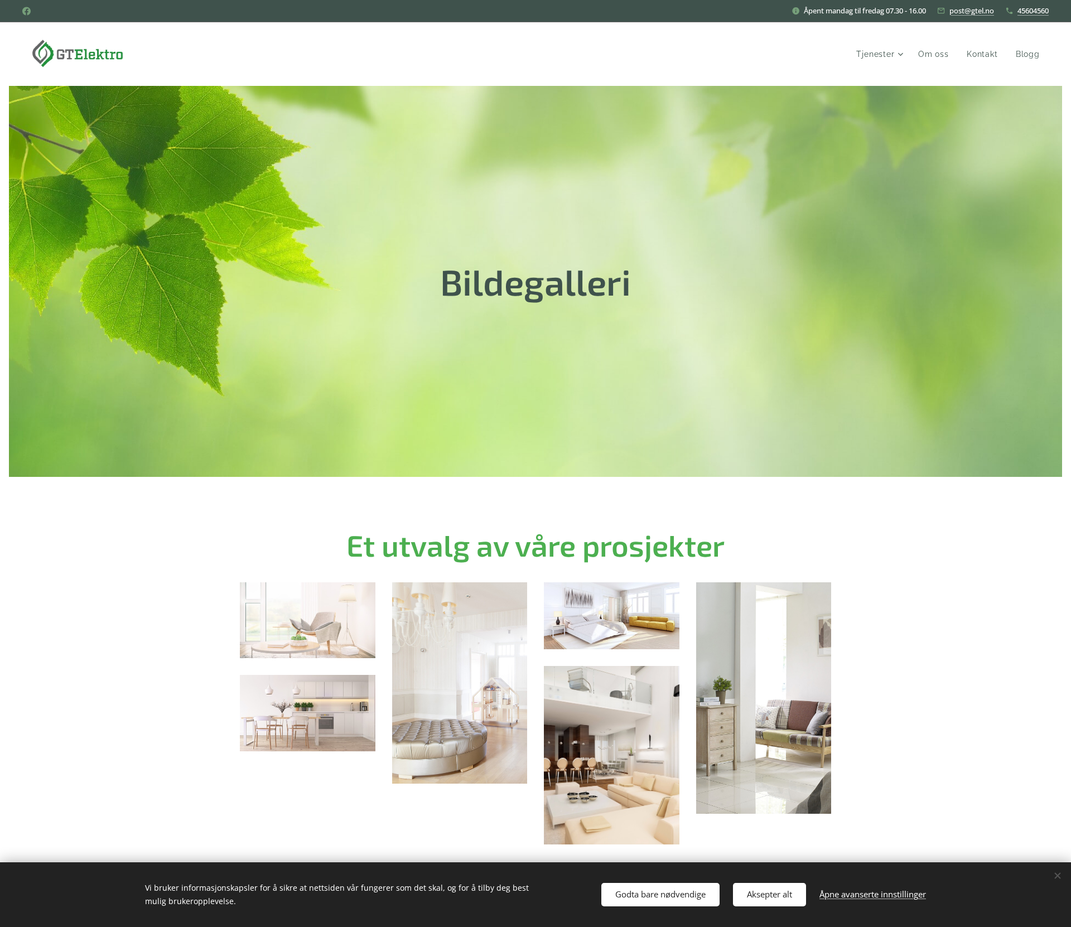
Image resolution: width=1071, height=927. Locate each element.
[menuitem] (881, 54)
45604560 (1033, 11)
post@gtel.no (971, 11)
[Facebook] (26, 11)
